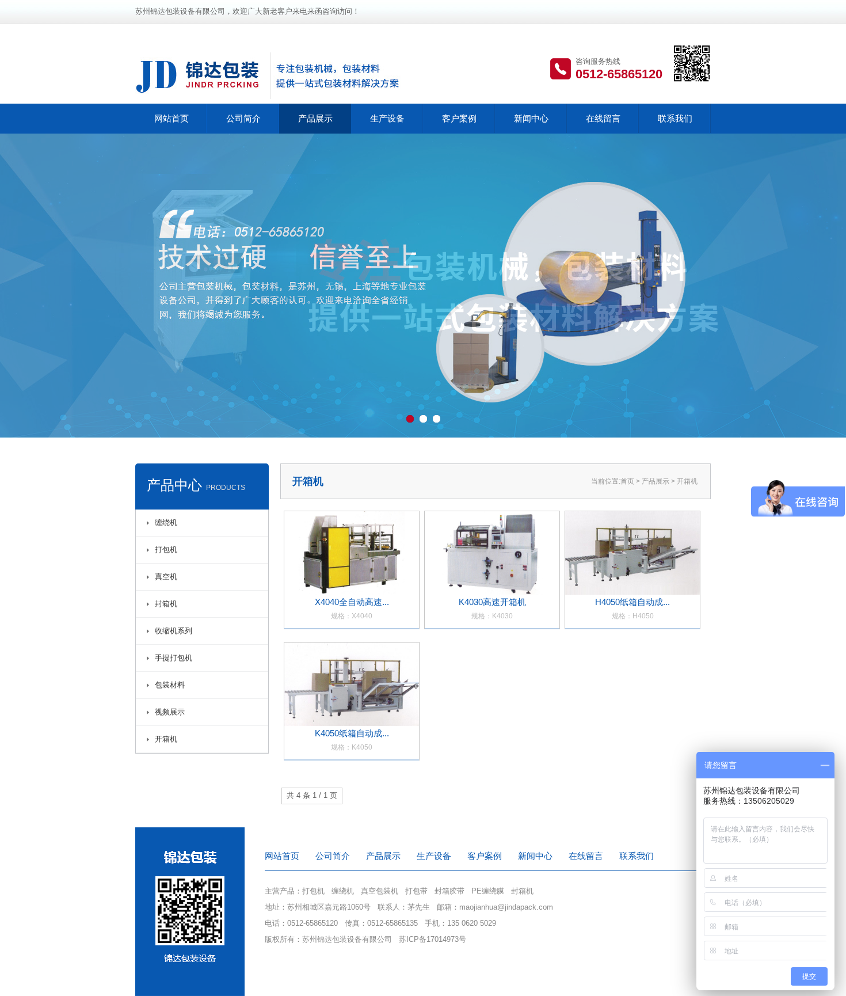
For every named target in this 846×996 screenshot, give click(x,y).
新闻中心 (531, 118)
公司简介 (243, 118)
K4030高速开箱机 (492, 608)
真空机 (166, 576)
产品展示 (315, 118)
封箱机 (166, 603)
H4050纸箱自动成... (632, 608)
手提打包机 (173, 657)
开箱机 (166, 739)
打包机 (166, 549)
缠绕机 (166, 522)
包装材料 (170, 685)
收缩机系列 (173, 630)
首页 (627, 481)
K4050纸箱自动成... (352, 739)
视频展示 (170, 712)
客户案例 (459, 118)
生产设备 (387, 118)
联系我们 (675, 118)
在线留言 (603, 118)
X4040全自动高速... (352, 608)
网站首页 (171, 118)
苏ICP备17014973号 (432, 939)
